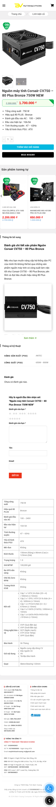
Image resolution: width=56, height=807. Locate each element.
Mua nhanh (28, 155)
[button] (4, 5)
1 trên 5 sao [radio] (9, 413)
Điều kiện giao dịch (37, 696)
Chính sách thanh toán (38, 703)
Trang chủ (16, 14)
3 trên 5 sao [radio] (22, 413)
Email (11, 461)
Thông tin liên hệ (36, 690)
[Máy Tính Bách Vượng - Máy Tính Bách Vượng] (28, 5)
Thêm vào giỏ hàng (28, 147)
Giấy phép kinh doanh (38, 693)
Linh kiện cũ (38, 14)
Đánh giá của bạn (17, 409)
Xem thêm (29, 338)
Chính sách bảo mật (37, 706)
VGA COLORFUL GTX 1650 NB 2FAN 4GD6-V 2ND (13, 212)
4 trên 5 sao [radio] (32, 413)
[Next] (49, 47)
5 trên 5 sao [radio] (14, 419)
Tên (10, 448)
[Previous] (6, 47)
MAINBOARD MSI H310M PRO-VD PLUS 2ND (40, 212)
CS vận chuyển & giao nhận (40, 700)
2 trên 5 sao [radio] (14, 413)
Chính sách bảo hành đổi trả (40, 709)
